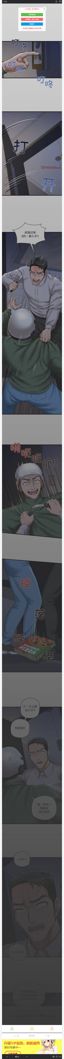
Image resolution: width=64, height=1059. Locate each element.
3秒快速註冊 (32, 14)
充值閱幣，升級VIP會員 (32, 19)
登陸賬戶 (32, 24)
